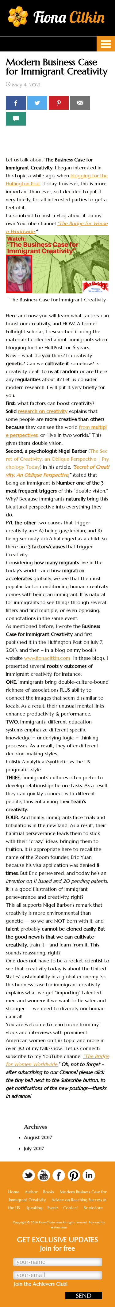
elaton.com (59, 1227)
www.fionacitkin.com (47, 658)
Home (13, 1192)
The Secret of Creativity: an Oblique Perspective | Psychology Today (57, 459)
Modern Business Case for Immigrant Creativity (56, 66)
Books (48, 1192)
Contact (70, 1208)
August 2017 (38, 1137)
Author (31, 1192)
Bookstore (93, 1208)
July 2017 (34, 1148)
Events (53, 1208)
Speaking (34, 1208)
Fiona (69, 17)
